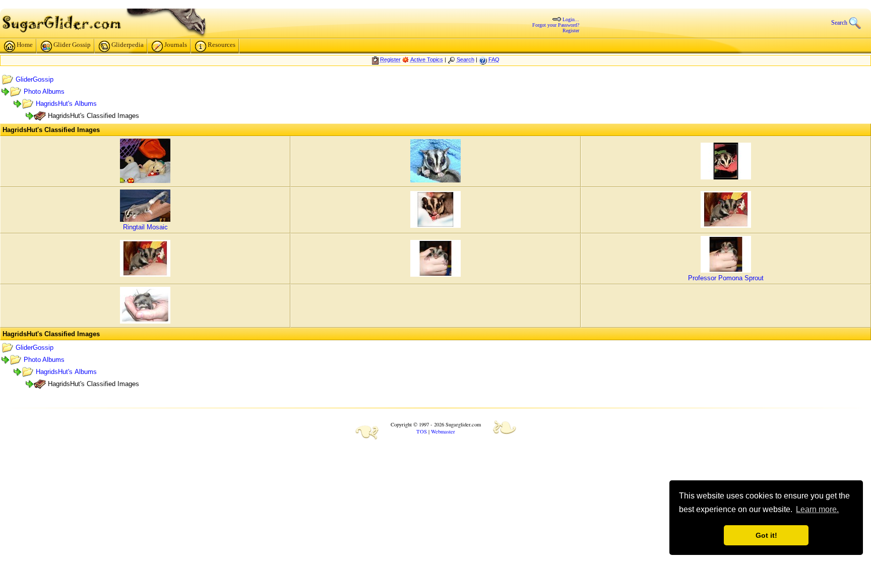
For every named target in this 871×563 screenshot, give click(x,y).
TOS (421, 431)
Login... (571, 19)
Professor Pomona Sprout (726, 278)
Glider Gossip (72, 44)
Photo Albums (44, 91)
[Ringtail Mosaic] (145, 219)
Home (25, 44)
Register (571, 30)
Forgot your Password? (555, 25)
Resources (221, 44)
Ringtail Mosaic (145, 227)
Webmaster (443, 431)
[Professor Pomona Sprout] (726, 270)
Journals (175, 44)
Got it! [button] (766, 535)
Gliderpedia (127, 44)
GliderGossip (34, 79)
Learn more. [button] (817, 509)
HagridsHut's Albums (66, 103)
